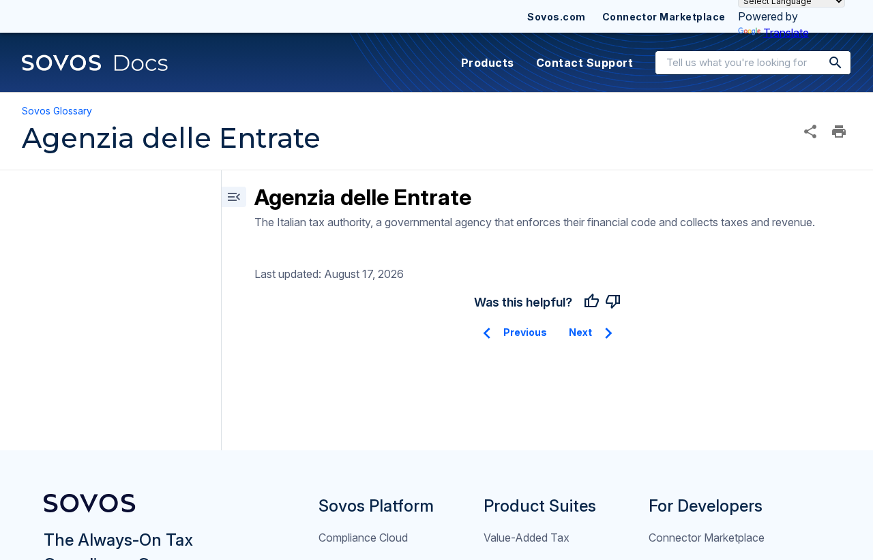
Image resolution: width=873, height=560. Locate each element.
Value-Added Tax (526, 537)
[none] (810, 131)
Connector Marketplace (664, 16)
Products (487, 62)
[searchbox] (826, 62)
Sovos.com (556, 16)
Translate (786, 33)
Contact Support (584, 62)
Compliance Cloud (363, 537)
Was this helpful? (523, 302)
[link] (95, 62)
